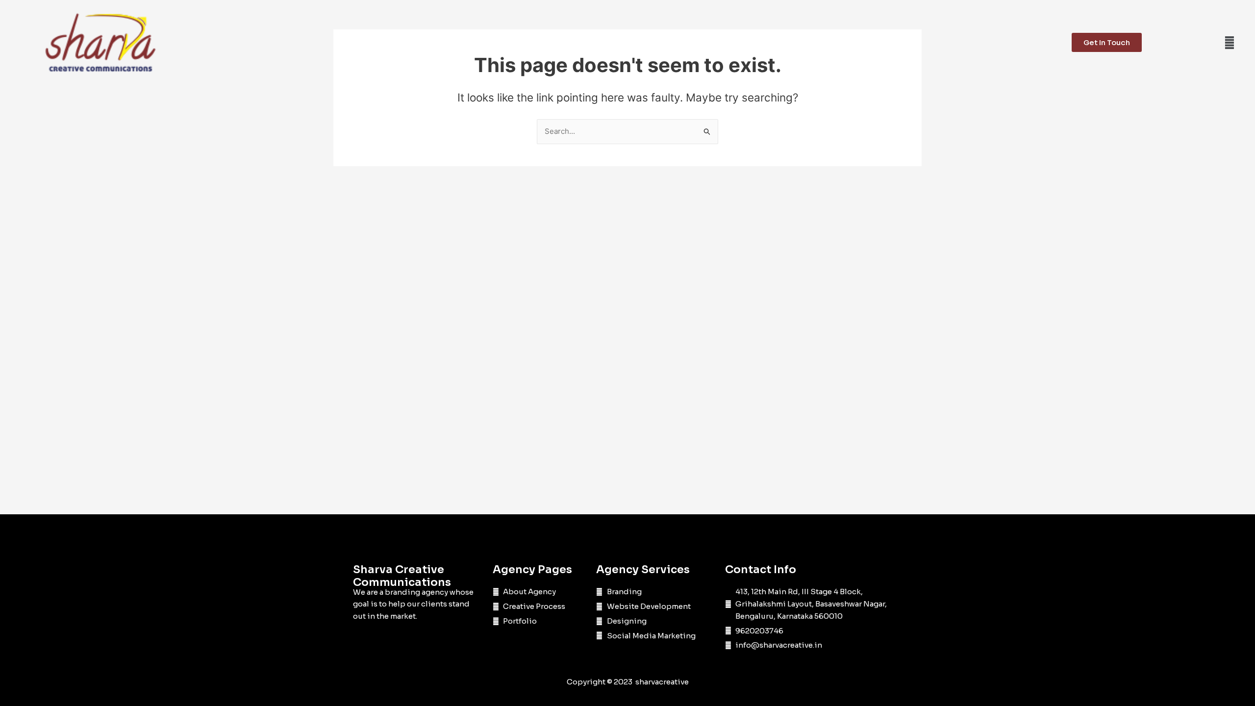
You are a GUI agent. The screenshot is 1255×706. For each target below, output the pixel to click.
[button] (1229, 42)
